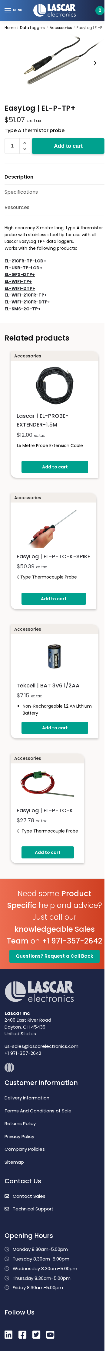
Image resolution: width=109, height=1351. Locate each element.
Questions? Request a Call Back (54, 956)
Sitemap (14, 1162)
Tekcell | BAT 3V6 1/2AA (48, 685)
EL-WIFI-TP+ (18, 281)
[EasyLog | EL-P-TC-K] (47, 783)
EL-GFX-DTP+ (20, 274)
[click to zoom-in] (54, 63)
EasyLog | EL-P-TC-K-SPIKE (53, 556)
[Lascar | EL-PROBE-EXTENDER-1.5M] (54, 386)
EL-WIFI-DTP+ (20, 288)
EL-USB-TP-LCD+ (23, 268)
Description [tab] (19, 176)
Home (10, 27)
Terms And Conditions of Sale (38, 1111)
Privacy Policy (19, 1136)
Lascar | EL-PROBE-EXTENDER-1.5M (43, 420)
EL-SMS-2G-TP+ (23, 309)
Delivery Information (27, 1098)
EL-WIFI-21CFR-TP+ (26, 295)
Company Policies (25, 1149)
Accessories (61, 27)
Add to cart (68, 146)
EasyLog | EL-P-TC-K (45, 810)
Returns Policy (20, 1123)
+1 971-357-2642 (72, 941)
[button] (25, 143)
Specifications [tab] (21, 192)
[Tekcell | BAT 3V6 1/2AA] (54, 657)
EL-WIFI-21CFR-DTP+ (27, 302)
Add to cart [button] (55, 467)
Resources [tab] (17, 207)
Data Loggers (32, 27)
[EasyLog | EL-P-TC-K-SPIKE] (53, 527)
